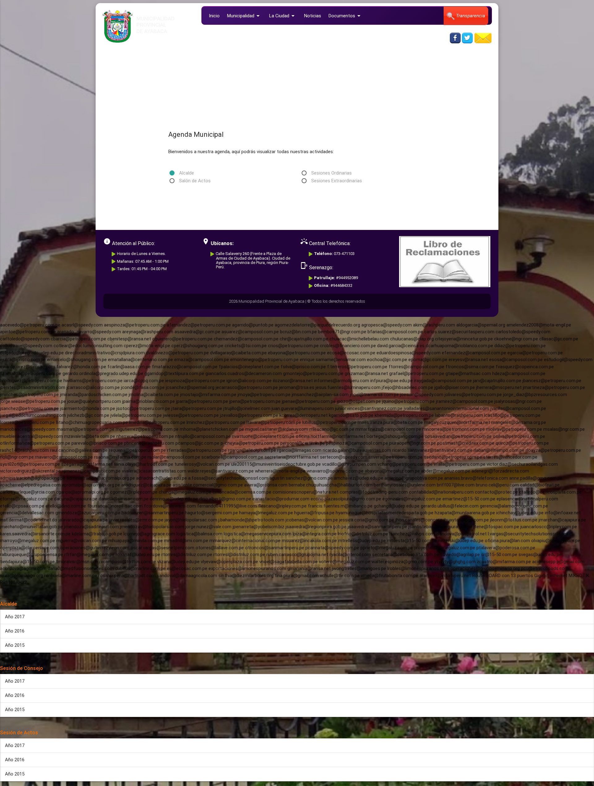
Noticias (312, 16)
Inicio (214, 16)
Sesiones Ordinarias (331, 173)
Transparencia (470, 16)
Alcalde (186, 173)
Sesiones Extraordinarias (336, 181)
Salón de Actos (195, 181)
